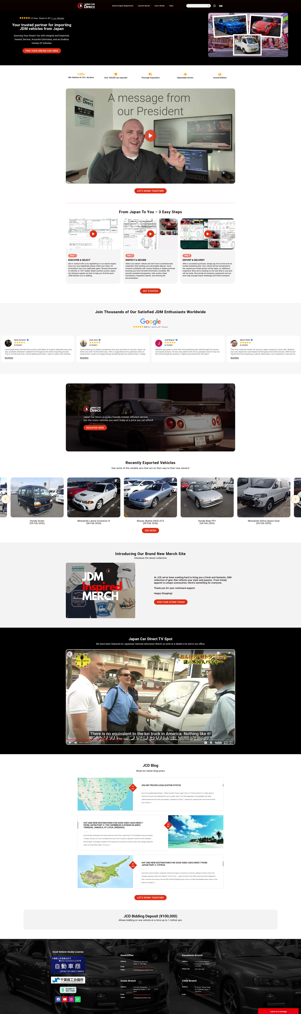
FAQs (171, 6)
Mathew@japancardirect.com (143, 967)
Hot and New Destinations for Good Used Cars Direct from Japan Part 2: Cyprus (174, 863)
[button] (150, 136)
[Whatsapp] (78, 999)
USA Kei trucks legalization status (161, 785)
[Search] (209, 6)
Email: (184, 994)
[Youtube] (65, 999)
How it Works (159, 6)
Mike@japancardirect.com (142, 995)
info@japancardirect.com (203, 995)
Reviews (56, 18)
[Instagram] (71, 999)
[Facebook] (58, 999)
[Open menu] (220, 6)
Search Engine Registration (122, 6)
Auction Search (144, 6)
